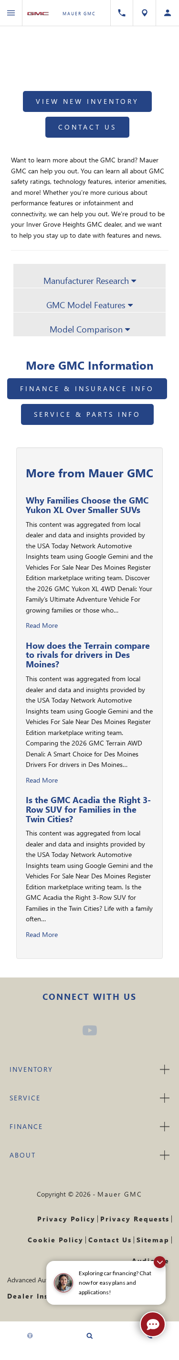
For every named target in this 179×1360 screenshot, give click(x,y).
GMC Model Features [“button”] (87, 305)
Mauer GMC (119, 1194)
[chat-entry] (153, 1324)
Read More (42, 625)
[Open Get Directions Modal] (144, 13)
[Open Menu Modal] (11, 13)
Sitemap (153, 1239)
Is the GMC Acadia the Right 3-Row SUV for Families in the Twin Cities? (88, 809)
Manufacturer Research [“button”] (87, 280)
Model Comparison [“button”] (87, 329)
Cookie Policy (56, 1239)
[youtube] (89, 1030)
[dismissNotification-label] (160, 1262)
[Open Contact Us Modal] (121, 13)
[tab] (89, 276)
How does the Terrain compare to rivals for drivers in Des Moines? (88, 654)
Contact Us (87, 126)
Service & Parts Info (87, 414)
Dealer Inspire (36, 1295)
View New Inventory (87, 101)
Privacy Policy (66, 1218)
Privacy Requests (134, 1218)
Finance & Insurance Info (87, 388)
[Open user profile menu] (167, 13)
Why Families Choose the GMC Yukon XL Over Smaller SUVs (87, 504)
